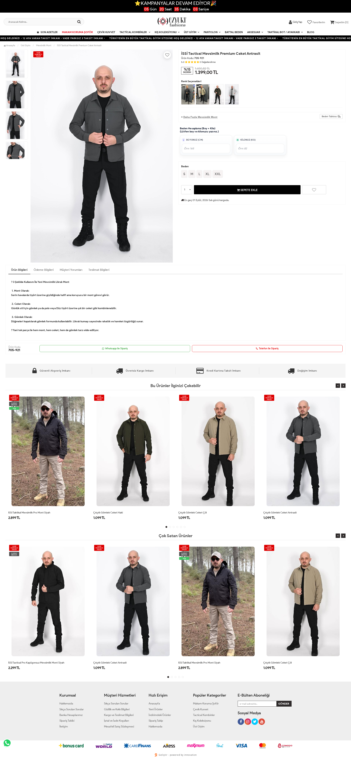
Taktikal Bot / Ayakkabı (283, 32)
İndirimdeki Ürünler (160, 715)
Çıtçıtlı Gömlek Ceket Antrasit (195, 512)
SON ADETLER (49, 32)
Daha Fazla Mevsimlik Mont (200, 117)
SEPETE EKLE (249, 190)
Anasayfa (10, 45)
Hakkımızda (66, 703)
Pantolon (211, 32)
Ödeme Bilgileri (44, 270)
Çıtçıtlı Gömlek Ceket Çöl (107, 512)
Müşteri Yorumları (71, 270)
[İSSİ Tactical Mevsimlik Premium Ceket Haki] (217, 94)
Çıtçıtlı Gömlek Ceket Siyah (278, 512)
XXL (218, 174)
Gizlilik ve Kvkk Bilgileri (117, 709)
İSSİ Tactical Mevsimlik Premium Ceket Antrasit (79, 45)
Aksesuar (253, 32)
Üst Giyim (190, 32)
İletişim (63, 726)
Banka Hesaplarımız (71, 715)
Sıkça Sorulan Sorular (71, 709)
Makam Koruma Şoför (77, 32)
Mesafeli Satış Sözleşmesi (119, 726)
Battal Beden (234, 32)
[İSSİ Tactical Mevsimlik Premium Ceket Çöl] (203, 94)
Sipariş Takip (156, 720)
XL (207, 174)
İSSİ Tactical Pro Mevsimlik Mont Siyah (284, 662)
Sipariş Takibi (66, 720)
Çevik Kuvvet (106, 32)
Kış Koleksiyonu (166, 32)
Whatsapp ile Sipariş (116, 348)
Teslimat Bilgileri (99, 270)
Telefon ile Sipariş (269, 348)
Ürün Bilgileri (19, 270)
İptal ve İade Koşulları (116, 720)
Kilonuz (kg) (248, 140)
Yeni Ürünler (156, 709)
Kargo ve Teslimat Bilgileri (119, 715)
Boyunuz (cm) (194, 140)
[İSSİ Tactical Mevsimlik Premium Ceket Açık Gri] (232, 94)
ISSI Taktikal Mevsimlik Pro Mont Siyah (114, 662)
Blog (310, 32)
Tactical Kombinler (133, 32)
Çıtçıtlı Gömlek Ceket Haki (23, 512)
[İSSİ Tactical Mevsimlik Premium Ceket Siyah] (188, 94)
